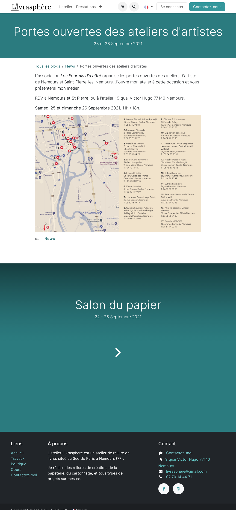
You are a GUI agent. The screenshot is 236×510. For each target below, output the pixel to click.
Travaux (18, 458)
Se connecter (171, 6)
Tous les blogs (47, 66)
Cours (16, 469)
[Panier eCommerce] (122, 7)
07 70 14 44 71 (179, 477)
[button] (134, 7)
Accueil (17, 453)
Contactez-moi (24, 475)
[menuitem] (65, 6)
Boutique (18, 464)
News (70, 66)
